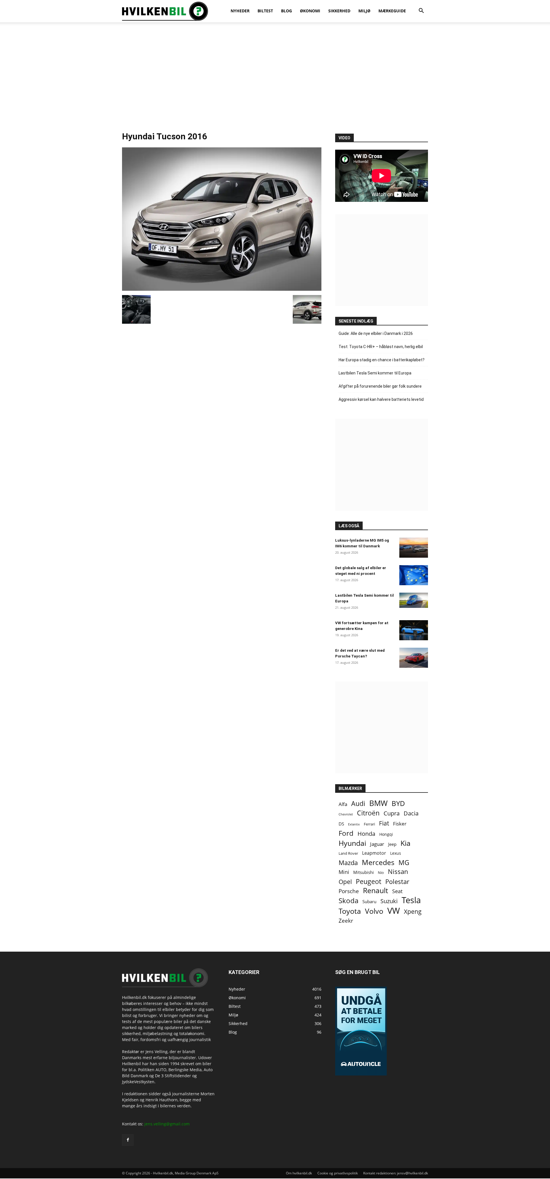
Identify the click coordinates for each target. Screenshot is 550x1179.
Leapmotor (374, 853)
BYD (398, 803)
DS (341, 824)
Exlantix (354, 824)
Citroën (368, 813)
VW (393, 910)
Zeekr (346, 921)
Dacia (411, 813)
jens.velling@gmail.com (167, 1124)
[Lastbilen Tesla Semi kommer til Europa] (413, 600)
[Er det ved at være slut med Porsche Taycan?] (413, 658)
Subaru (369, 901)
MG (403, 863)
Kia (405, 843)
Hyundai (352, 843)
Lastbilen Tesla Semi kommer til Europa (375, 373)
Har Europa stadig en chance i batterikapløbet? (382, 360)
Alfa (343, 804)
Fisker (399, 824)
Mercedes (378, 862)
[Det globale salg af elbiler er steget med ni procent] (413, 575)
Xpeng (413, 912)
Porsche (349, 891)
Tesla (411, 900)
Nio (381, 872)
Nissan (398, 871)
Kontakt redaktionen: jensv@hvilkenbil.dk (395, 1173)
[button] (421, 11)
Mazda (348, 863)
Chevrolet (346, 814)
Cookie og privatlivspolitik (337, 1173)
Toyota (350, 911)
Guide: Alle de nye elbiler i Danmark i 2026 (376, 333)
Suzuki (389, 901)
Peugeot (368, 882)
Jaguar (377, 844)
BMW (378, 803)
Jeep (392, 844)
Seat (397, 891)
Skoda (348, 900)
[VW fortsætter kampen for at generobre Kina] (413, 630)
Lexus (395, 853)
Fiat (384, 823)
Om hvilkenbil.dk (299, 1173)
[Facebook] (127, 1140)
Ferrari (369, 824)
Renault (375, 890)
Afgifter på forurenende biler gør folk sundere (380, 386)
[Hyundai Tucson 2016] (221, 289)
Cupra (392, 813)
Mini (344, 872)
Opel (345, 882)
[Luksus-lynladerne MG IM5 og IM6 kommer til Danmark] (413, 548)
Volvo (374, 911)
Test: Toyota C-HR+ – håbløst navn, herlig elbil (381, 346)
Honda (366, 834)
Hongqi (386, 834)
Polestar (397, 882)
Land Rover (348, 853)
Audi (358, 804)
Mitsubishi (363, 872)
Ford (346, 833)
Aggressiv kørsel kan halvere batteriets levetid (381, 399)
